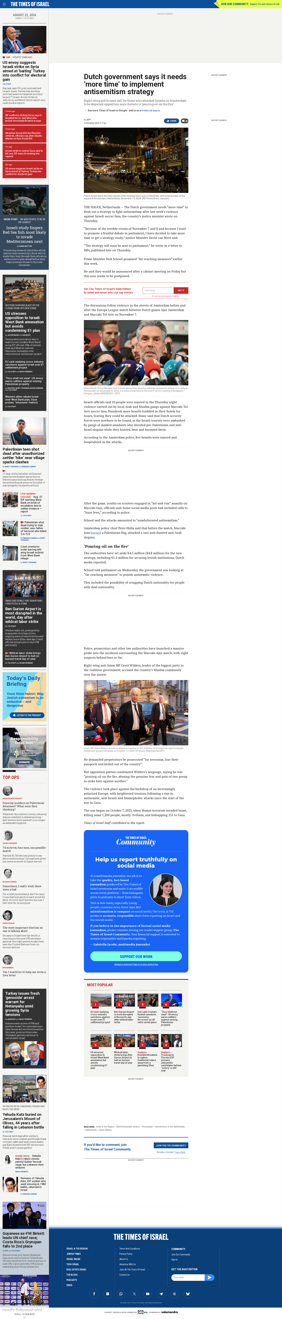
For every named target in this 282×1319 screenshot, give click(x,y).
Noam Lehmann (36, 388)
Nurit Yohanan (22, 388)
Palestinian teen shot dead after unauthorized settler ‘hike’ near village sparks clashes (24, 455)
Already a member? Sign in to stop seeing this (136, 964)
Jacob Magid (13, 335)
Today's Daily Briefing (23, 681)
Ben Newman (8, 968)
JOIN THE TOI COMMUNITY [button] (171, 1145)
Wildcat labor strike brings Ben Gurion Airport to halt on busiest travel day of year (123, 1057)
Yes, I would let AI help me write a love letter (24, 973)
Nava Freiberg (26, 372)
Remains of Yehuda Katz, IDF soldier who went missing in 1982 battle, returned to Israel (33, 1184)
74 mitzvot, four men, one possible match (24, 849)
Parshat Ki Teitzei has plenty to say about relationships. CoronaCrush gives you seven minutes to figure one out (24, 858)
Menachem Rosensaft (13, 799)
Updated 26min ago (22, 57)
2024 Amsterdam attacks (128, 1126)
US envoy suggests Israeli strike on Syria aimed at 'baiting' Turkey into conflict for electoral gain (24, 171)
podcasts (71, 1280)
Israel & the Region (105, 1126)
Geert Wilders (105, 1130)
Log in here (180, 1152)
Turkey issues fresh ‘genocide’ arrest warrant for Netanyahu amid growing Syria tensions (22, 1004)
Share (173, 121)
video (69, 1285)
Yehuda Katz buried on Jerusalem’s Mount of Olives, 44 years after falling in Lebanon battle (23, 1120)
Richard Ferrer (10, 882)
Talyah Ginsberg (10, 843)
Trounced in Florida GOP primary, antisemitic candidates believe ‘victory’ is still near (171, 1061)
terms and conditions (129, 1248)
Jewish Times (73, 1254)
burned (96, 533)
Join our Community (234, 4)
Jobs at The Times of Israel (132, 1269)
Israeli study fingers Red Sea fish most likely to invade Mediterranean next (24, 234)
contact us (124, 1274)
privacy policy (125, 1254)
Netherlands (91, 1130)
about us (123, 1259)
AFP (89, 120)
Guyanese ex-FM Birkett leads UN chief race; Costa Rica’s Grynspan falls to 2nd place (23, 1239)
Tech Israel (72, 1264)
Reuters (11, 388)
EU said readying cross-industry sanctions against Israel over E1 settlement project (100, 1017)
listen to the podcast (29, 715)
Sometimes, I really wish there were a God (22, 887)
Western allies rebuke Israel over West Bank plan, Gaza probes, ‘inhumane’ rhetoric (21, 399)
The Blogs (72, 1274)
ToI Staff (7, 84)
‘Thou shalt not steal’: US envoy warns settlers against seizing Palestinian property (169, 1018)
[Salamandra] (169, 1312)
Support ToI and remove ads (265, 4)
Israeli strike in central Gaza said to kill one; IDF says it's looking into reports (24, 153)
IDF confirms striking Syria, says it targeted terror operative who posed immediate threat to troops (23, 118)
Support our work (136, 956)
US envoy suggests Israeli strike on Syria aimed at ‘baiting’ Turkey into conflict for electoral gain (24, 71)
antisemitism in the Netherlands (170, 1126)
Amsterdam (147, 1126)
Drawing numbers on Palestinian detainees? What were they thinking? (23, 806)
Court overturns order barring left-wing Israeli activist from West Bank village (32, 552)
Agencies (27, 335)
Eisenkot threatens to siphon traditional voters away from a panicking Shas (147, 1059)
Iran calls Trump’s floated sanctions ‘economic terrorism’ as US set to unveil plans (147, 1017)
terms (177, 296)
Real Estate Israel (76, 1269)
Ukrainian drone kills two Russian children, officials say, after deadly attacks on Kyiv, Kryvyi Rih (23, 136)
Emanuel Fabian (29, 467)
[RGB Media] (143, 1312)
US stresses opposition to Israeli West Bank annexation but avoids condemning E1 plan (100, 1060)
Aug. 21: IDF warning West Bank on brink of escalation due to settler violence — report (32, 504)
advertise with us (127, 1264)
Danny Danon (8, 923)
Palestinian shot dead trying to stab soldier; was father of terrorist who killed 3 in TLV (33, 528)
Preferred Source (151, 110)
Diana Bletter (25, 246)
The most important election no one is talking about (23, 929)
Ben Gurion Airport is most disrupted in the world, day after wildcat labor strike (124, 1017)
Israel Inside (73, 1259)
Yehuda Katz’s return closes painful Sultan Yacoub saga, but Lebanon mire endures (29, 1161)
